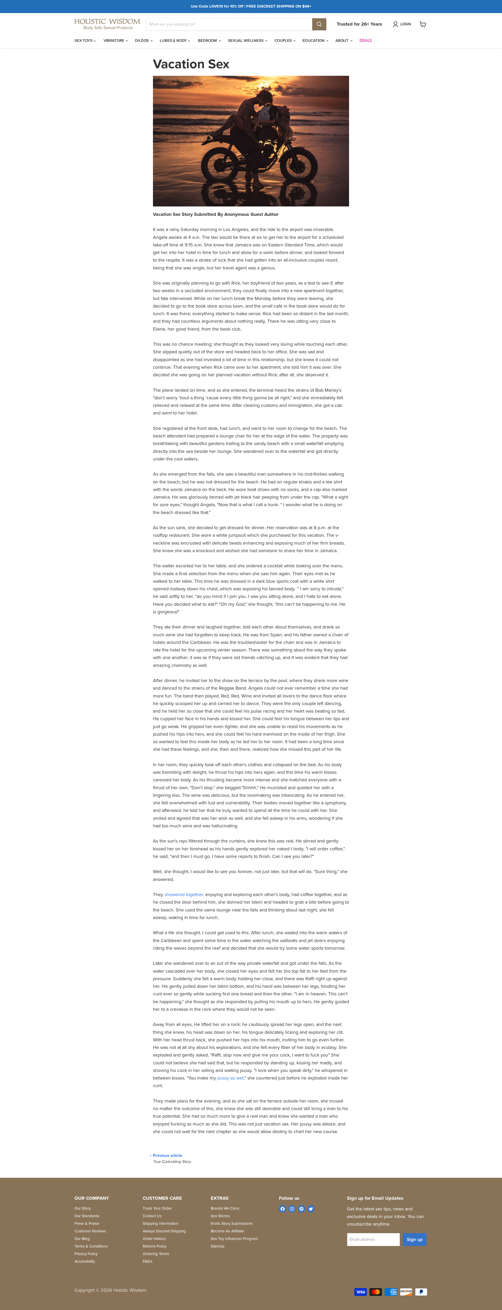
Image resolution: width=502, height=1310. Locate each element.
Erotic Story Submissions (232, 1223)
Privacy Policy (86, 1254)
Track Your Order (157, 1208)
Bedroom (208, 40)
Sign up (415, 1239)
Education (314, 40)
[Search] (319, 24)
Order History (154, 1239)
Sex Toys (84, 40)
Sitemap (218, 1246)
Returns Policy (155, 1246)
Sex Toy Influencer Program (234, 1239)
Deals (366, 40)
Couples (284, 40)
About (342, 40)
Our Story (83, 1208)
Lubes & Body (174, 40)
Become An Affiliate (227, 1231)
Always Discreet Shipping (164, 1231)
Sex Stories (220, 1216)
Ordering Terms (156, 1254)
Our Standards (87, 1216)
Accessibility (85, 1261)
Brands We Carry (225, 1208)
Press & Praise (87, 1223)
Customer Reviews (90, 1231)
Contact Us (152, 1216)
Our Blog (82, 1239)
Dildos (142, 40)
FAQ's (147, 1261)
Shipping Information (160, 1223)
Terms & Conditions (91, 1246)
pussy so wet (230, 1078)
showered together (183, 894)
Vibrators (114, 40)
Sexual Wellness (246, 40)
